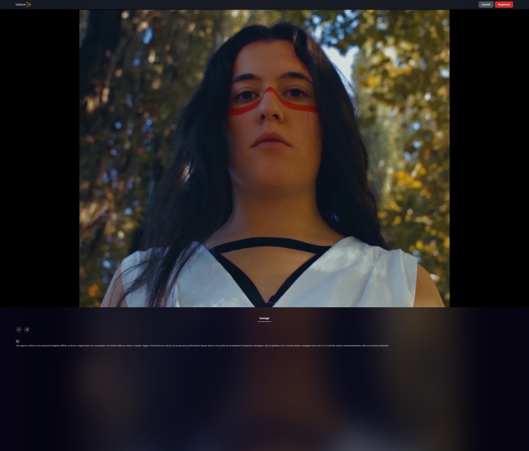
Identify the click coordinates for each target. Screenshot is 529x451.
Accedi (486, 4)
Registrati (504, 4)
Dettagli (264, 318)
